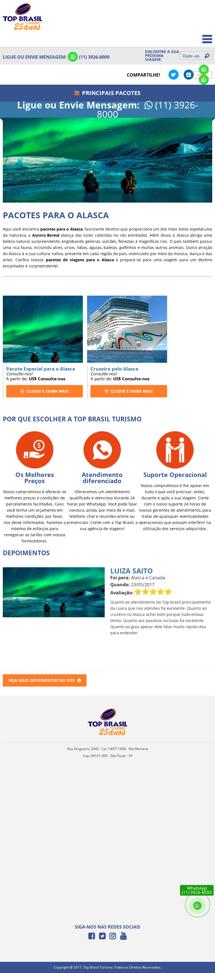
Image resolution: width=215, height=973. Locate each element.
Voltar (201, 75)
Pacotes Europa (194, 36)
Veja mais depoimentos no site (41, 680)
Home (203, 11)
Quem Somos (196, 24)
